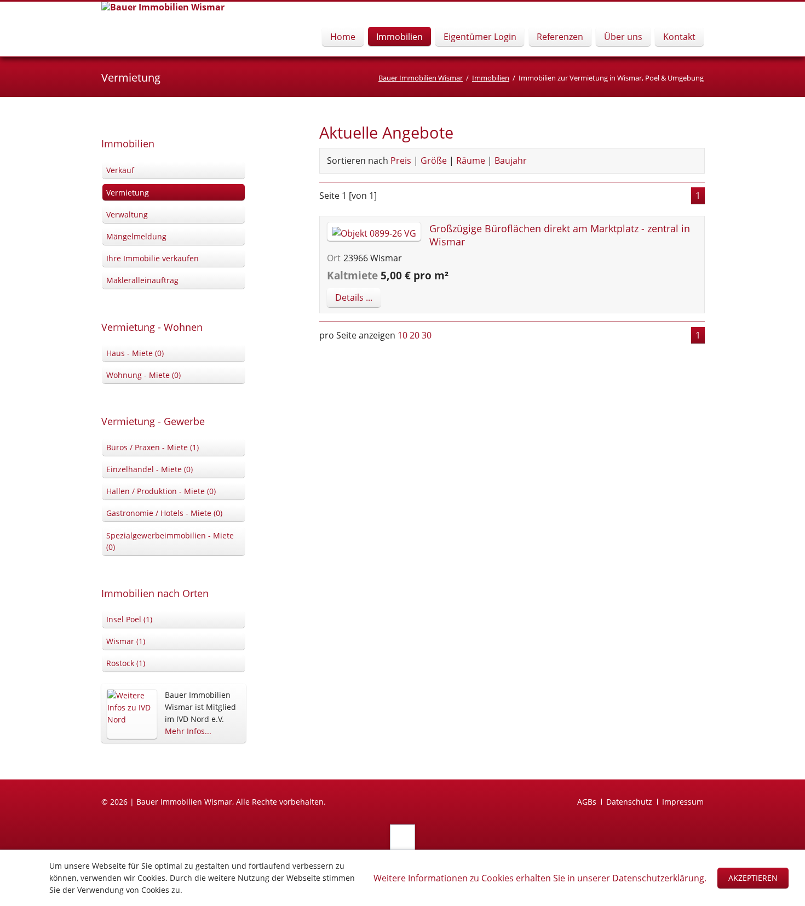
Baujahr (511, 160)
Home (342, 37)
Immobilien (399, 37)
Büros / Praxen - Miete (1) (152, 447)
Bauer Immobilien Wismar (420, 78)
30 (427, 335)
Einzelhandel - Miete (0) (149, 469)
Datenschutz (629, 801)
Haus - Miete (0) (135, 353)
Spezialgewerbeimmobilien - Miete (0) (170, 541)
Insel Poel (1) (129, 619)
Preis (400, 160)
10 (402, 335)
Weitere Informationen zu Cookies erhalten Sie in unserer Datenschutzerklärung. (539, 878)
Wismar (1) (125, 641)
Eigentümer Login (480, 37)
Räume (470, 160)
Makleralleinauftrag (142, 280)
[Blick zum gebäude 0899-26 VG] (374, 233)
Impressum (683, 801)
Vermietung (127, 192)
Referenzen (560, 37)
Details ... (353, 297)
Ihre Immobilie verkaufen (152, 258)
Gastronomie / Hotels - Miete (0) (164, 513)
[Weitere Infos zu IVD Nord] (131, 714)
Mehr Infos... (188, 731)
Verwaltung (127, 214)
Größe (434, 160)
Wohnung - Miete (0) (143, 375)
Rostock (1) (125, 663)
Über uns (623, 37)
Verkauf (120, 170)
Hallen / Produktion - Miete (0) (161, 491)
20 (414, 335)
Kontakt (679, 37)
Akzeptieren (753, 878)
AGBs (586, 801)
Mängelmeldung (136, 236)
